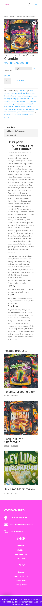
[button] (34, 23)
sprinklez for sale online (12, 114)
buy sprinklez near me (21, 98)
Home (6, 17)
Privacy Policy (21, 585)
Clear (35, 69)
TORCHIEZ (21, 558)
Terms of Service (21, 576)
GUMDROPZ (21, 550)
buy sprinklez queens (17, 104)
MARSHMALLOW (21, 554)
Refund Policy (21, 580)
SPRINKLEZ (21, 546)
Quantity (8, 70)
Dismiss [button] (27, 605)
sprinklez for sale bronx (16, 106)
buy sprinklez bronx (18, 93)
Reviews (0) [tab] (11, 135)
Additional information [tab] (16, 131)
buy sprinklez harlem (18, 96)
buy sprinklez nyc (20, 101)
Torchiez (12, 17)
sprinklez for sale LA (21, 109)
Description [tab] (11, 127)
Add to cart (21, 80)
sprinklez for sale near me (26, 112)
